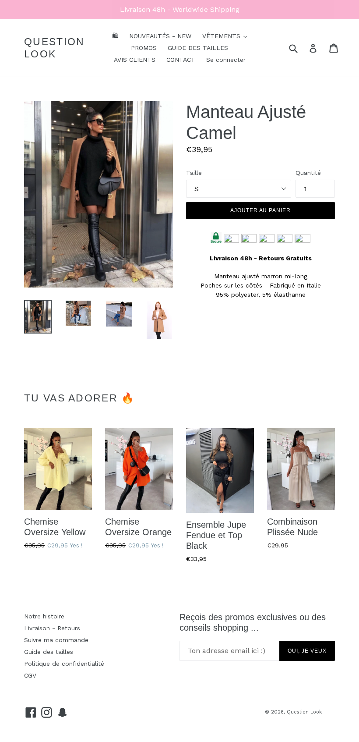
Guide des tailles (48, 651)
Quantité (308, 172)
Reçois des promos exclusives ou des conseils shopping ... (253, 622)
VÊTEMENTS (222, 35)
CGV (30, 675)
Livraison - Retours (52, 628)
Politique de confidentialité (64, 663)
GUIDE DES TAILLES (198, 47)
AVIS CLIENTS (134, 59)
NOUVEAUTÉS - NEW (160, 35)
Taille (194, 172)
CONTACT (180, 59)
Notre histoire (44, 616)
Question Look (54, 48)
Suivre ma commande (56, 639)
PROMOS (144, 47)
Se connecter (226, 59)
